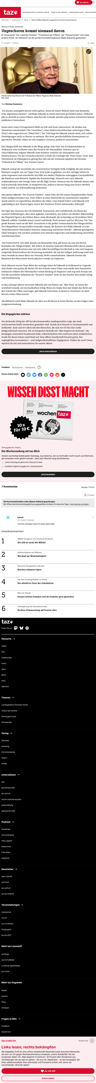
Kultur (4, 663)
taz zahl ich (6, 793)
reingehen (6, 858)
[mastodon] (16, 629)
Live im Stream (7, 924)
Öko (3, 652)
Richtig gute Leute (9, 716)
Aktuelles (5, 740)
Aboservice (6, 1032)
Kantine (5, 996)
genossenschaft (8, 788)
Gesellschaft (16, 20)
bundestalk (6, 829)
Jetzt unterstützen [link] (48, 351)
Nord (3, 681)
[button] (93, 2)
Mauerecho (6, 847)
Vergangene (6, 929)
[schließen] (92, 1040)
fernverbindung (8, 835)
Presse (4, 764)
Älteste (91, 487)
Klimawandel (7, 722)
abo (3, 782)
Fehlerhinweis (30, 367)
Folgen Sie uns (7, 628)
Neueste (84, 487)
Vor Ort (4, 918)
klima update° (7, 841)
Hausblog (5, 746)
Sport (4, 669)
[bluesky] (21, 629)
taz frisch (5, 882)
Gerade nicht (83, 1041)
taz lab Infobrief (8, 894)
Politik (4, 646)
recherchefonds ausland (11, 799)
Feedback (6, 1026)
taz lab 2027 (6, 935)
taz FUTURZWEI (8, 960)
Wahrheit (5, 686)
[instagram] (27, 629)
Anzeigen (5, 1008)
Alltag (26, 20)
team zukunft (7, 876)
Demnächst (6, 912)
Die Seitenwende (8, 752)
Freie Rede (6, 852)
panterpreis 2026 (8, 811)
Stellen (4, 758)
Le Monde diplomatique (11, 966)
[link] (36, 12)
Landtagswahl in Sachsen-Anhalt (15, 705)
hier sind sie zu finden (79, 504)
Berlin (4, 675)
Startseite (5, 20)
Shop (4, 1002)
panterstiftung (7, 805)
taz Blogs (5, 954)
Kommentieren (17, 367)
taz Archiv (6, 971)
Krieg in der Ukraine (9, 711)
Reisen (4, 990)
